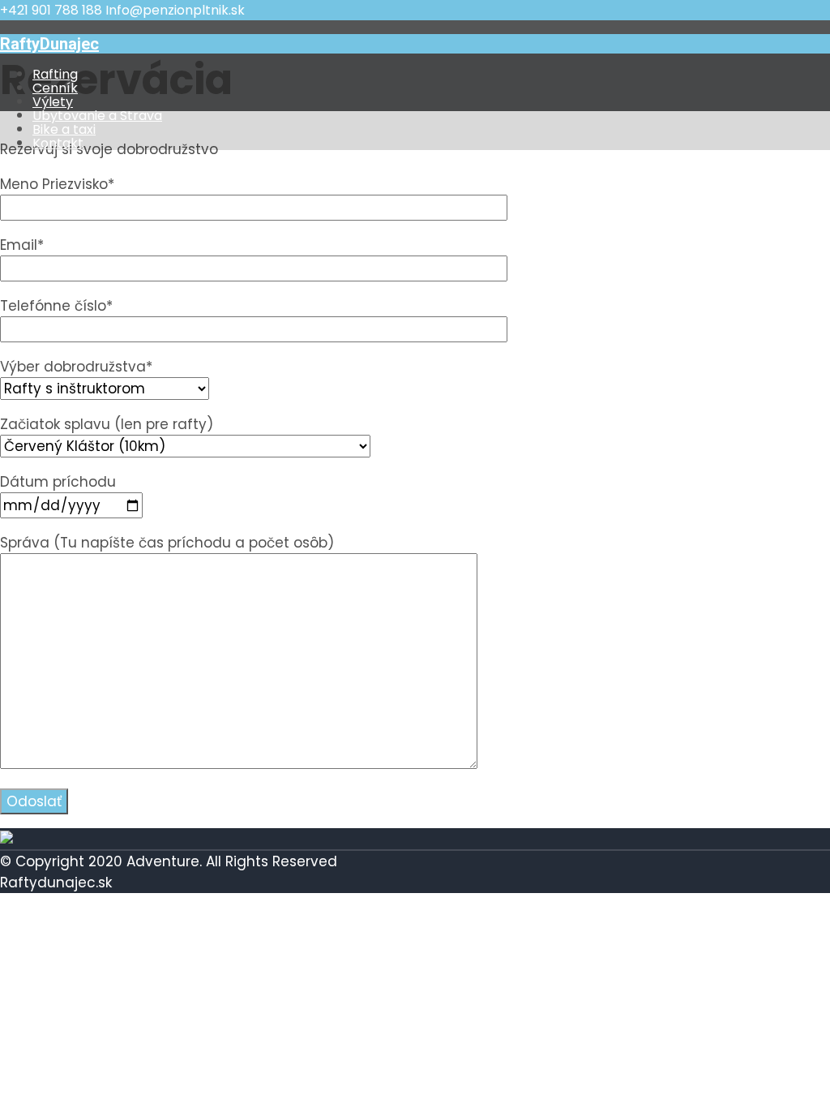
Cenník (55, 88)
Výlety (52, 101)
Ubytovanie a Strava (97, 115)
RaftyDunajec (49, 44)
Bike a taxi (64, 129)
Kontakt (57, 143)
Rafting (55, 74)
